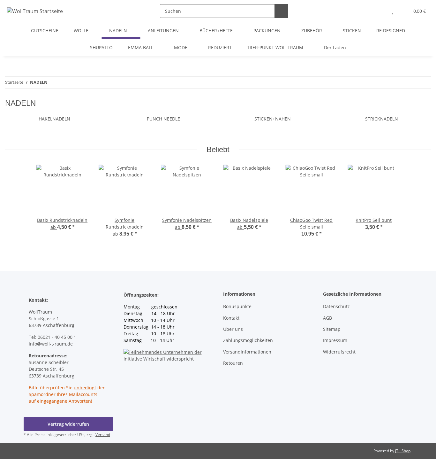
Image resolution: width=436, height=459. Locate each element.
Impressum (335, 340)
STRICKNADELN (381, 119)
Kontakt (231, 318)
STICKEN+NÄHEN (272, 119)
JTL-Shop (402, 451)
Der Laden (335, 47)
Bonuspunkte (237, 306)
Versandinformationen (247, 352)
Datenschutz (336, 306)
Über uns (233, 329)
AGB (327, 318)
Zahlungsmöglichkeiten (248, 340)
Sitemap (332, 329)
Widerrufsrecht (339, 352)
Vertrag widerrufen (68, 424)
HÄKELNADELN (54, 119)
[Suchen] (281, 11)
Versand (102, 434)
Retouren (233, 363)
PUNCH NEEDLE (163, 119)
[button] (380, 11)
